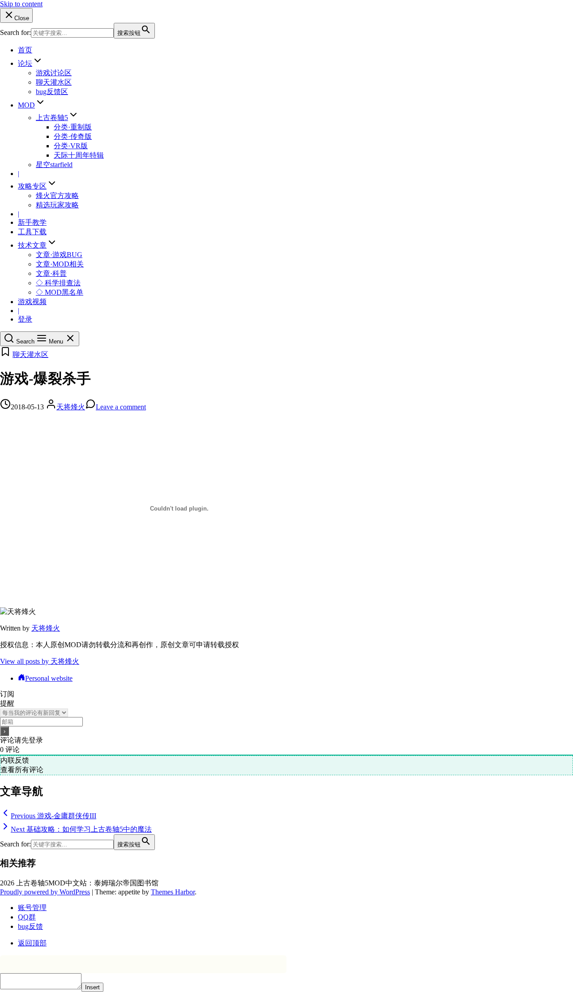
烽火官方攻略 (57, 195)
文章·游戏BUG (59, 254)
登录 (25, 319)
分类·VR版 (71, 146)
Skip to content (21, 4)
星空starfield (54, 164)
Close (21, 18)
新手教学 (32, 222)
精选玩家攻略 (57, 205)
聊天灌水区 (54, 82)
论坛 (25, 63)
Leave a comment (121, 407)
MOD (26, 105)
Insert (92, 987)
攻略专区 (32, 186)
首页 (25, 50)
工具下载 (32, 232)
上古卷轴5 (52, 117)
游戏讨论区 (54, 73)
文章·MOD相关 (60, 264)
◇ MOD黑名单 (59, 292)
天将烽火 (70, 407)
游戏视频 (32, 301)
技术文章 (32, 245)
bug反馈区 (52, 91)
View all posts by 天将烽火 (39, 661)
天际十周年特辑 (79, 155)
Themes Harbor (173, 892)
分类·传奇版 (73, 136)
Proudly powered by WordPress (45, 892)
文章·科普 (51, 273)
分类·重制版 (73, 127)
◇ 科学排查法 (58, 283)
